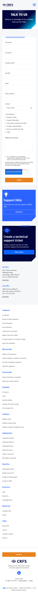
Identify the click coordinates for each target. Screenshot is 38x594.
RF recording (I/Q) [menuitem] (7, 408)
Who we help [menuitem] (7, 349)
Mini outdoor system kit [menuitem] (9, 458)
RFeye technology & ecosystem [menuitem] (11, 377)
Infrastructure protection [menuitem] (9, 331)
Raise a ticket (19, 252)
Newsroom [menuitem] (6, 506)
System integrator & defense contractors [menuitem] (14, 358)
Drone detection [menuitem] (7, 327)
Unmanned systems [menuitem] (8, 438)
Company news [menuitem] (6, 511)
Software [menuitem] (5, 414)
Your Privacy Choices (11, 588)
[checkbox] (19, 125)
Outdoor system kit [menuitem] (8, 454)
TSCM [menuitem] (3, 396)
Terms (31, 580)
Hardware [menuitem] (6, 387)
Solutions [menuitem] (6, 310)
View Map (5, 280)
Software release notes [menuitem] (9, 423)
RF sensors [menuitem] (5, 392)
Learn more (19, 212)
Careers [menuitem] (4, 530)
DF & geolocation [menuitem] (7, 323)
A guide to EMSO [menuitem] (7, 481)
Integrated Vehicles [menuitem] (8, 442)
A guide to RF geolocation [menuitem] (9, 477)
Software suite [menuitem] (6, 419)
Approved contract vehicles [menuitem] (10, 381)
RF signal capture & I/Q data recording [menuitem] (13, 339)
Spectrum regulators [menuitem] (8, 366)
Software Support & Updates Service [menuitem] (13, 427)
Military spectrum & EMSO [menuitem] (10, 335)
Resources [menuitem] (6, 487)
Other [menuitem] (4, 521)
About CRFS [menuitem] (5, 526)
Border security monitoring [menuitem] (10, 319)
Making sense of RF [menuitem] (8, 473)
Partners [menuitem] (4, 538)
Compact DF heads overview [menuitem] (10, 404)
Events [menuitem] (4, 515)
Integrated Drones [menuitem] (7, 446)
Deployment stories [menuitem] (8, 469)
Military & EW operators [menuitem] (9, 354)
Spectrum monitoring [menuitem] (8, 343)
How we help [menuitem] (7, 372)
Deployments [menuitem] (7, 433)
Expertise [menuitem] (5, 464)
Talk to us (19, 554)
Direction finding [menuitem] (7, 400)
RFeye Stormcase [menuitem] (7, 450)
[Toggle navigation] (34, 5)
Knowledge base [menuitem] (7, 500)
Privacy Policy (16, 165)
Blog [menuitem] (3, 492)
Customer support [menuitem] (7, 534)
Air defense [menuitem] (5, 315)
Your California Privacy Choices (23, 589)
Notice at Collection (25, 588)
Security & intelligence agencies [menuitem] (11, 362)
